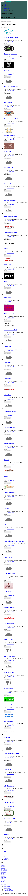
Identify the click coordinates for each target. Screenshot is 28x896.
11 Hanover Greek (9, 135)
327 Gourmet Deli (9, 607)
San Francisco (4, 870)
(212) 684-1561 (10, 839)
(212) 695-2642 (10, 383)
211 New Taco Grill (9, 427)
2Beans (6, 476)
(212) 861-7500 (10, 595)
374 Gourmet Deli (9, 640)
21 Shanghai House (10, 411)
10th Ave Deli (8, 102)
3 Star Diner (7, 591)
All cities (6, 5)
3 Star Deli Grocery (9, 573)
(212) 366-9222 (10, 123)
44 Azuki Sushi (8, 688)
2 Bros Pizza (7, 346)
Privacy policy (7, 888)
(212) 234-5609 (10, 318)
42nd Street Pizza (9, 672)
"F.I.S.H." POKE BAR (11, 37)
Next (5, 851)
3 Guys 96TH (8, 557)
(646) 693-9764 (10, 42)
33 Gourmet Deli (9, 623)
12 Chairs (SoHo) (9, 184)
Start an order (7, 44)
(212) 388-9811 (10, 155)
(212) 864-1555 (10, 74)
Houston (3, 876)
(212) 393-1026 (10, 269)
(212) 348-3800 (10, 561)
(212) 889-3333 (10, 447)
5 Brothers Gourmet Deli (11, 753)
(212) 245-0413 (10, 757)
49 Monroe (7, 737)
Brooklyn (3, 866)
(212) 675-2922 (10, 350)
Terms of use (7, 886)
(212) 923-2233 (10, 301)
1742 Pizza (7, 249)
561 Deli (6, 834)
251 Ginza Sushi (9, 443)
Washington (3, 877)
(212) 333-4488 (10, 806)
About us (6, 7)
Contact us (6, 8)
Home (5, 4)
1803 (5, 281)
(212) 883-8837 (10, 692)
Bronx (2, 882)
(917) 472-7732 (10, 741)
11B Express (7, 151)
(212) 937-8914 (10, 480)
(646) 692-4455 (10, 171)
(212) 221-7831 (10, 512)
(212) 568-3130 (10, 220)
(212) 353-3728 (10, 431)
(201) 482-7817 (10, 415)
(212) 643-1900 (10, 676)
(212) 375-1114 (10, 611)
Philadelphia (3, 872)
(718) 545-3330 (10, 496)
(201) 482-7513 (10, 253)
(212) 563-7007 (10, 644)
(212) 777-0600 (10, 366)
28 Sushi (6, 460)
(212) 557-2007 (10, 725)
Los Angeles (3, 869)
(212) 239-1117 (10, 399)
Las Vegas (3, 880)
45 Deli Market (8, 721)
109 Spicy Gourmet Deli (11, 86)
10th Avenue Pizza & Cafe (12, 119)
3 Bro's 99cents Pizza (10, 492)
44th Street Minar (9, 705)
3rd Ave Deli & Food (10, 656)
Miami (2, 873)
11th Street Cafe (8, 167)
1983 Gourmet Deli (9, 314)
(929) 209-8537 (10, 822)
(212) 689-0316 (10, 660)
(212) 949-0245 (10, 709)
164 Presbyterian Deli (10, 216)
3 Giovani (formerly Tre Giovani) (14, 541)
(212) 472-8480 (10, 334)
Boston (2, 881)
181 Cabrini (7, 297)
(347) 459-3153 (10, 58)
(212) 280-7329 (10, 90)
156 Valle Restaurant (10, 200)
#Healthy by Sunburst (10, 54)
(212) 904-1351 (10, 627)
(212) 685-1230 (10, 236)
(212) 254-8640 (10, 188)
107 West (6, 70)
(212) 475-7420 (10, 545)
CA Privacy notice (8, 889)
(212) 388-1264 (10, 529)
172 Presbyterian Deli (10, 232)
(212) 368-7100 (10, 204)
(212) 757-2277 (10, 790)
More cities (3, 884)
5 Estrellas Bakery (9, 770)
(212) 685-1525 (10, 464)
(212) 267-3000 (10, 285)
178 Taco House (8, 265)
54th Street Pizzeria (9, 818)
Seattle (2, 878)
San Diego (3, 874)
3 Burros (6, 508)
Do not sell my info (8, 890)
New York (6, 10)
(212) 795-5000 (10, 774)
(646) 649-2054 (10, 579)
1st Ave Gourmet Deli (10, 330)
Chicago (3, 868)
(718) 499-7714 (10, 106)
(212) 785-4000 (10, 139)
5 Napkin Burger (9, 786)
